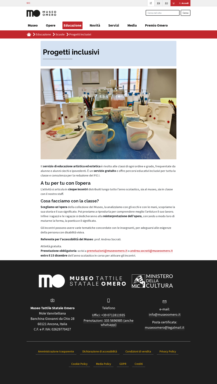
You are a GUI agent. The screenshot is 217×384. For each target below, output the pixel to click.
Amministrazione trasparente (56, 351)
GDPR (122, 364)
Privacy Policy (167, 351)
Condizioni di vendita (138, 351)
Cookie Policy (79, 364)
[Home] (41, 13)
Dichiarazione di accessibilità (99, 351)
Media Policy (103, 364)
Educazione (72, 25)
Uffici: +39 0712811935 (108, 315)
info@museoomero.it (165, 314)
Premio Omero (156, 25)
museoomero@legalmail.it (164, 327)
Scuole (60, 34)
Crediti (139, 364)
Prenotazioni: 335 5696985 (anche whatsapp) (108, 322)
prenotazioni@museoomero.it (107, 251)
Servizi (113, 25)
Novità (95, 25)
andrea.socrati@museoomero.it (151, 251)
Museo (33, 25)
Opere (50, 25)
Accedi (185, 3)
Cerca (185, 12)
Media (132, 25)
